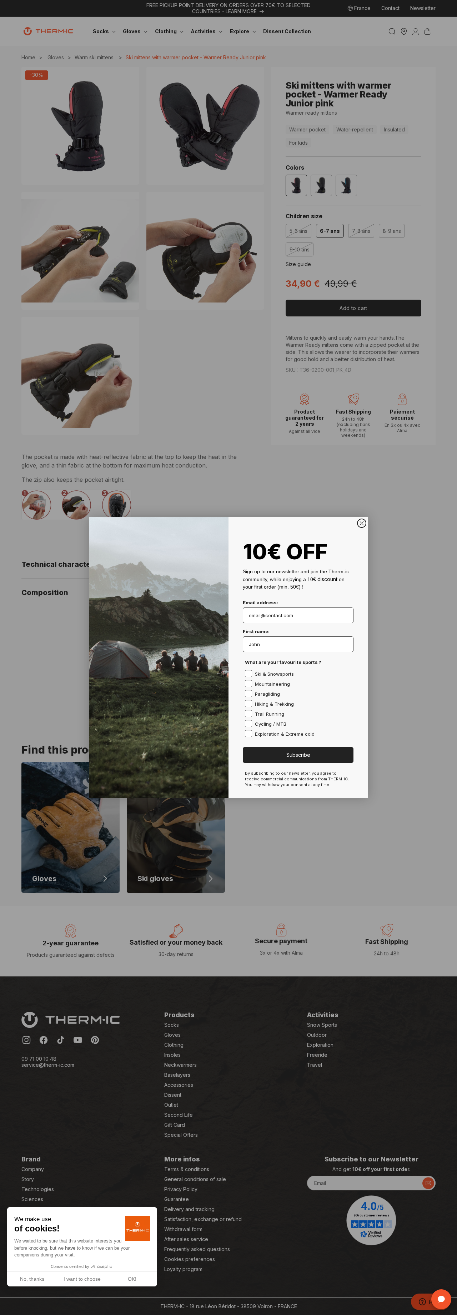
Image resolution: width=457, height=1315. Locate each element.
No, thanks (32, 1279)
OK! (132, 1279)
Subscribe (298, 755)
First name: (256, 631)
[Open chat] (441, 1299)
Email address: (260, 602)
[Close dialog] (361, 523)
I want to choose (82, 1279)
